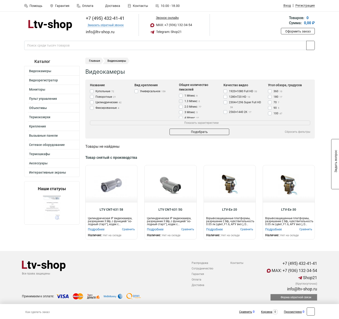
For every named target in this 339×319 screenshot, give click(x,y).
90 (276, 107)
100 (278, 113)
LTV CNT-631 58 (111, 209)
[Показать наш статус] (52, 208)
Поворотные (105, 96)
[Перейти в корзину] (284, 21)
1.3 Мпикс (192, 101)
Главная (94, 60)
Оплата (87, 6)
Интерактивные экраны (47, 172)
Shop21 (309, 277)
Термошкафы (39, 154)
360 (278, 91)
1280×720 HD (239, 96)
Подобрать (199, 132)
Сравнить (245, 311)
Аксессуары (38, 163)
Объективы (38, 108)
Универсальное (153, 91)
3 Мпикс (191, 112)
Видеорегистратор (43, 80)
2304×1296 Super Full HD (245, 105)
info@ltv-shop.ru (301, 289)
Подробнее (96, 229)
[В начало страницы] (311, 311)
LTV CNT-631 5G (170, 209)
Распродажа (200, 263)
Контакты (140, 6)
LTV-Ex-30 (288, 209)
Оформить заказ (298, 31)
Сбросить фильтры (297, 131)
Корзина (266, 311)
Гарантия (62, 6)
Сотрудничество (202, 268)
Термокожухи (39, 117)
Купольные (104, 91)
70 (276, 102)
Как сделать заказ (37, 312)
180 (278, 96)
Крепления (37, 126)
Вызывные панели (43, 135)
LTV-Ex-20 (229, 209)
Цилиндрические (108, 102)
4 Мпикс (191, 117)
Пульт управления (43, 98)
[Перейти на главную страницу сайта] (50, 25)
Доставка (112, 6)
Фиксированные (107, 107)
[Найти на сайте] (310, 45)
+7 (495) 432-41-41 (105, 18)
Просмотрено (293, 311)
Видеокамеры (40, 71)
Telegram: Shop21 (168, 32)
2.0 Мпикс (192, 106)
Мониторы (37, 89)
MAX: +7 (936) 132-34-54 (173, 25)
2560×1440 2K (240, 112)
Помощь (36, 6)
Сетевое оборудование (47, 145)
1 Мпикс (191, 95)
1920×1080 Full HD (243, 91)
